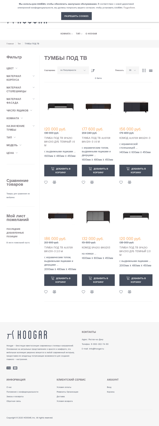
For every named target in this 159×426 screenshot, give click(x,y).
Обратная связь (14, 401)
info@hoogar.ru (96, 348)
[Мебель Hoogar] (27, 334)
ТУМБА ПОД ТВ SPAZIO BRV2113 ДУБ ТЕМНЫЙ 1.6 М (59, 142)
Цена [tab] (10, 153)
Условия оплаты (64, 387)
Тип (19, 43)
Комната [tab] (13, 118)
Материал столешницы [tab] (16, 89)
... (75, 152)
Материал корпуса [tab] (14, 78)
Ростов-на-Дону (96, 339)
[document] (76, 11)
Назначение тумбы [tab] (16, 128)
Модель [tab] (12, 145)
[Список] (150, 71)
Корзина (110, 392)
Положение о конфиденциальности (22, 392)
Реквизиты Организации (67, 392)
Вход (109, 387)
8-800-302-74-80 (100, 344)
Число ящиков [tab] (17, 111)
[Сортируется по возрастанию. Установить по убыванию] (92, 69)
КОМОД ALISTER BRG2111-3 (134, 138)
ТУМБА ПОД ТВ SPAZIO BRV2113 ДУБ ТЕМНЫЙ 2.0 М (135, 251)
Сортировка (49, 70)
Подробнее (129, 7)
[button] (46, 182)
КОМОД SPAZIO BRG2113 (96, 248)
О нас (9, 387)
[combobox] (73, 70)
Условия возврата (65, 401)
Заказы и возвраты (15, 396)
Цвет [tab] (10, 68)
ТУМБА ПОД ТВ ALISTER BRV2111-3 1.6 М (96, 140)
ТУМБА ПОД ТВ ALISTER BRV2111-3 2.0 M (58, 249)
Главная (10, 43)
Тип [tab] (9, 137)
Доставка (61, 396)
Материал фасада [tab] (14, 101)
